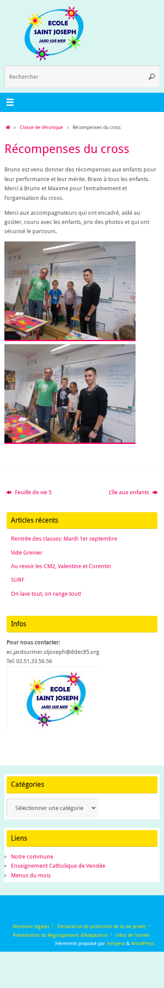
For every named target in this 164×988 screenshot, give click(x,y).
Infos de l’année (132, 935)
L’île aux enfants (129, 492)
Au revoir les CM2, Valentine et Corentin (61, 566)
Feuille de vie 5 (33, 492)
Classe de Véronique (41, 127)
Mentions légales (31, 926)
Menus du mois (31, 875)
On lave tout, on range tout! (46, 593)
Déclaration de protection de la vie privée (101, 926)
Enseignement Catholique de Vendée (58, 865)
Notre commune (32, 856)
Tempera (115, 943)
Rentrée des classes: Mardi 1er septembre (64, 538)
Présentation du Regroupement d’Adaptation (60, 935)
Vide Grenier (26, 552)
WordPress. (143, 943)
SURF (17, 579)
